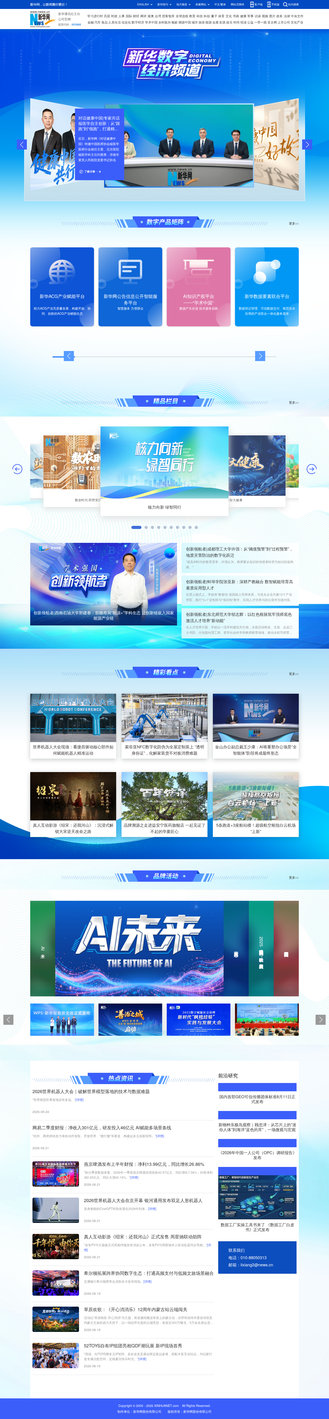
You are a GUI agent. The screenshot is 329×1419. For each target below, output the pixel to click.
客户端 (258, 4)
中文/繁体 (220, 4)
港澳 (150, 16)
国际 (129, 16)
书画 (236, 16)
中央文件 (297, 16)
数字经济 (138, 22)
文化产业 (297, 22)
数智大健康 (234, 499)
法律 (287, 16)
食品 (104, 22)
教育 (192, 16)
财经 (136, 16)
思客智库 (168, 16)
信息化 (126, 22)
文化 (229, 16)
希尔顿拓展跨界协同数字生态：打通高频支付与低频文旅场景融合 (149, 1273)
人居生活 (114, 22)
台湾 (158, 16)
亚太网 (272, 22)
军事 (250, 16)
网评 (143, 16)
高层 (107, 16)
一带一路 (260, 22)
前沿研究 (228, 1075)
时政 (114, 16)
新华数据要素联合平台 (267, 296)
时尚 (236, 22)
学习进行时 (95, 16)
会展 (215, 22)
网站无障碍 (237, 4)
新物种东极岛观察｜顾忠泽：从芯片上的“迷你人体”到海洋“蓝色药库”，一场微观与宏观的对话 (257, 1129)
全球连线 (182, 16)
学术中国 (151, 22)
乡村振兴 (164, 22)
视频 (265, 16)
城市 (195, 22)
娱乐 (229, 22)
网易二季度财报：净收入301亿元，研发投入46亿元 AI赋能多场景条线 (101, 1127)
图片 (272, 16)
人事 (121, 16)
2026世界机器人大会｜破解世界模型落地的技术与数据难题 (91, 1091)
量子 (214, 16)
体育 (221, 16)
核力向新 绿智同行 (164, 507)
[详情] (79, 1099)
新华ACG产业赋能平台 (62, 296)
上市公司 (284, 22)
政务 (279, 16)
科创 (207, 16)
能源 (208, 22)
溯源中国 (184, 22)
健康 (243, 16)
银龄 (174, 22)
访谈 (258, 16)
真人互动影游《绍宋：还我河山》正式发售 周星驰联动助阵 (143, 1236)
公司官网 (64, 19)
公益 (250, 22)
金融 (91, 22)
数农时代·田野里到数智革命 (95, 499)
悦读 (243, 22)
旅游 (202, 22)
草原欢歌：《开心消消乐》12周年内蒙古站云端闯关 (135, 1309)
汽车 (97, 22)
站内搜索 (293, 4)
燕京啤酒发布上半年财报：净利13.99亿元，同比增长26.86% (144, 1164)
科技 (200, 16)
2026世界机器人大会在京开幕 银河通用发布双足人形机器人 (143, 1200)
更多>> (294, 223)
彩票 (222, 22)
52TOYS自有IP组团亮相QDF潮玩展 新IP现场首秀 (133, 1345)
